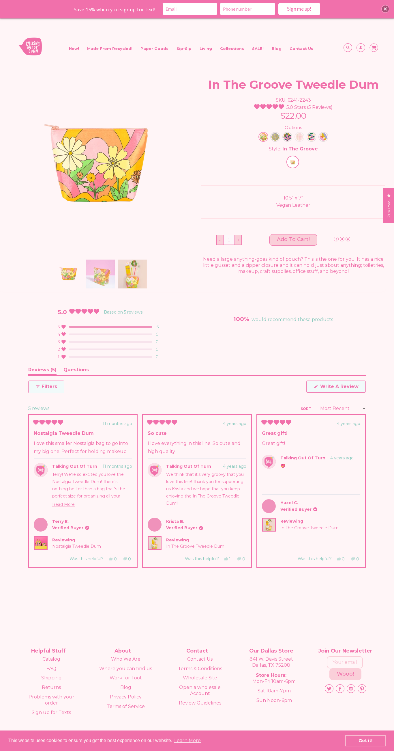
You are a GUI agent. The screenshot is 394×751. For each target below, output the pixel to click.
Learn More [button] (187, 740)
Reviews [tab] (42, 371)
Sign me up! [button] (299, 9)
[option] (101, 164)
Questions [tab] (76, 371)
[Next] (359, 491)
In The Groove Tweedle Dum (195, 546)
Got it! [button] (365, 740)
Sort (306, 409)
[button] (293, 107)
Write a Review (342, 388)
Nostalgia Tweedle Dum (76, 546)
